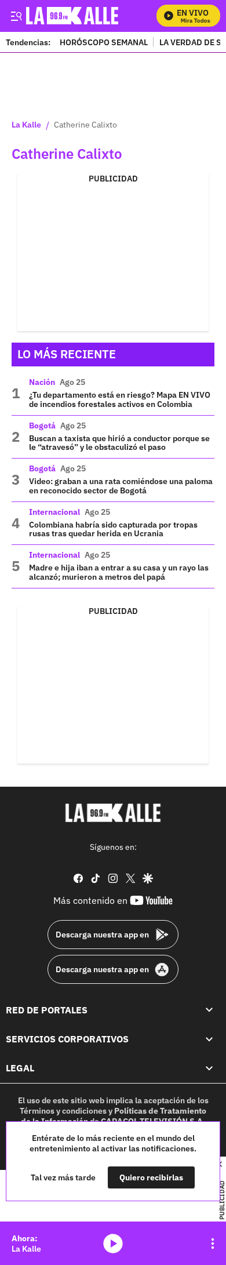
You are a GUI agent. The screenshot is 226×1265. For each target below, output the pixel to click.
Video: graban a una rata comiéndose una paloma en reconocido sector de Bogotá (121, 486)
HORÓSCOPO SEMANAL (104, 42)
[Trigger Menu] (16, 15)
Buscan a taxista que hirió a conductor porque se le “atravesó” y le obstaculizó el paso (119, 443)
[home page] (113, 812)
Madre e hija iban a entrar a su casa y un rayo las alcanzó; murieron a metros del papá (119, 572)
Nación (42, 382)
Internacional (54, 512)
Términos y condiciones (63, 1110)
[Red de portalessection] (209, 1009)
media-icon (113, 1244)
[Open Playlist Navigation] (212, 1243)
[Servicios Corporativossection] (209, 1038)
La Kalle (26, 125)
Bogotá (42, 425)
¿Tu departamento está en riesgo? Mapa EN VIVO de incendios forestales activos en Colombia (119, 399)
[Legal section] (209, 1068)
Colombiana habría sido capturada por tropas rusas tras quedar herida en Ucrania (113, 529)
